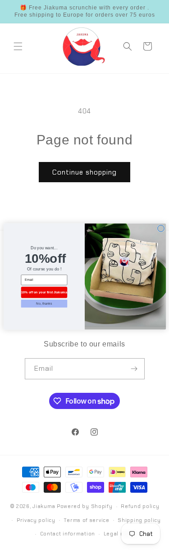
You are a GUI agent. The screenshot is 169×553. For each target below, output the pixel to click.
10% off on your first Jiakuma (44, 292)
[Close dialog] (160, 228)
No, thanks (44, 303)
